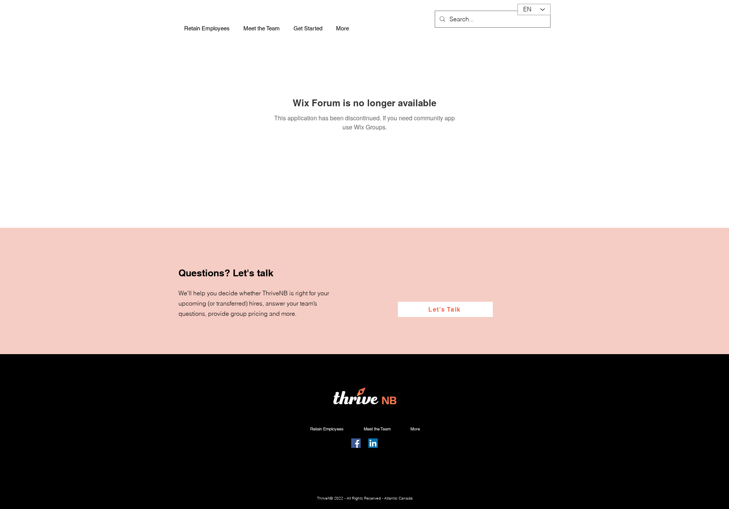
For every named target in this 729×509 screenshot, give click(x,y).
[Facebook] (356, 443)
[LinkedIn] (373, 443)
